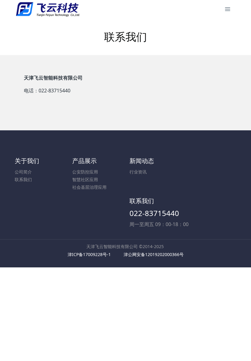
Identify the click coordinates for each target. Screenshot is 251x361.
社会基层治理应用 (89, 187)
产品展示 (84, 161)
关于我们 (27, 161)
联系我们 (23, 179)
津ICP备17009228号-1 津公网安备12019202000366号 (126, 254)
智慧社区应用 (85, 179)
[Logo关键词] (48, 9)
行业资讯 (138, 172)
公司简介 (23, 172)
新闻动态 (141, 161)
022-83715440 (154, 213)
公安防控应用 (85, 172)
